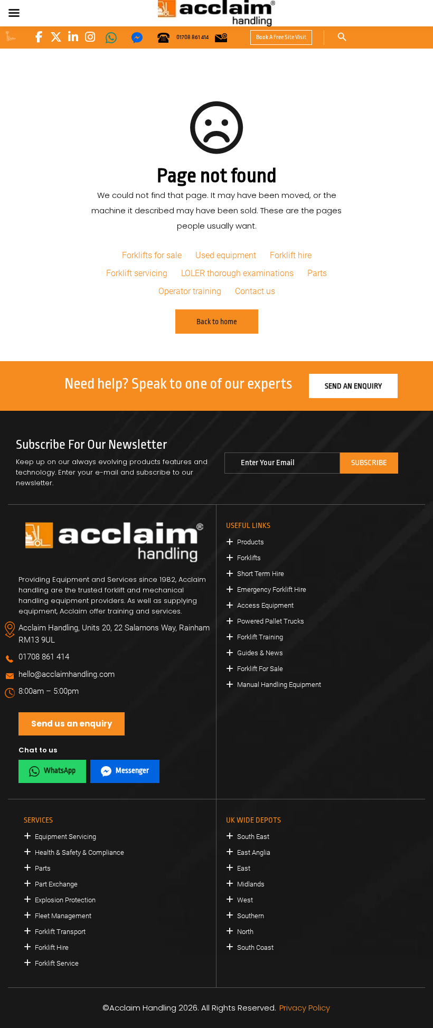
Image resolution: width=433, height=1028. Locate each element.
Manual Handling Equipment (279, 685)
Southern (250, 916)
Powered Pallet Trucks (270, 621)
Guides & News (260, 653)
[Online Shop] (10, 36)
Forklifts (249, 558)
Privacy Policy (304, 1007)
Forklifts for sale (152, 255)
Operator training (189, 291)
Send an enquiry (353, 386)
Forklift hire (291, 255)
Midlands (251, 884)
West (245, 900)
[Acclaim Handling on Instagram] (89, 37)
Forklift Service (57, 963)
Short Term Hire (260, 574)
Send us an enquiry (71, 723)
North (245, 932)
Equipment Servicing (65, 837)
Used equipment (225, 255)
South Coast (255, 947)
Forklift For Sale (260, 669)
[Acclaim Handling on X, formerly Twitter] (56, 37)
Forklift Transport (60, 932)
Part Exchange (56, 884)
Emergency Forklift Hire (271, 589)
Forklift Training (260, 637)
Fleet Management (63, 916)
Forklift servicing (136, 273)
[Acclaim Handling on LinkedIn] (73, 37)
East (243, 868)
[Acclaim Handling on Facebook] (39, 37)
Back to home (216, 321)
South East (253, 837)
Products (250, 542)
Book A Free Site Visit (281, 37)
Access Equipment (265, 605)
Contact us (255, 291)
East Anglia (253, 852)
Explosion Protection (65, 900)
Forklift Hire (52, 947)
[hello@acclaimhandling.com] (221, 37)
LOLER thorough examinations (237, 273)
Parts (317, 273)
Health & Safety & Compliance (79, 852)
